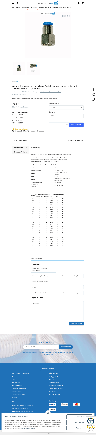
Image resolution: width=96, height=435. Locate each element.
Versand (26, 107)
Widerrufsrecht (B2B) (18, 394)
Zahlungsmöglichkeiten (56, 385)
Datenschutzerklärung (28, 428)
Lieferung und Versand (56, 388)
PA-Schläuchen (46, 161)
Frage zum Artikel (19, 152)
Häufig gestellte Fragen (56, 377)
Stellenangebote (54, 382)
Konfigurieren (79, 422)
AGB (13, 380)
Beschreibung (18, 147)
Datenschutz (16, 382)
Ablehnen (79, 428)
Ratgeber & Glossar (55, 394)
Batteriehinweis (17, 385)
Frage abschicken (76, 323)
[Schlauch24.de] (48, 3)
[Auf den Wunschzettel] (67, 16)
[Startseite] (13, 7)
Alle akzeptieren (79, 417)
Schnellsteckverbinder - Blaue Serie (50, 92)
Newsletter (52, 391)
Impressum (15, 377)
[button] (78, 2)
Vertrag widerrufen (48, 368)
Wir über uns (52, 380)
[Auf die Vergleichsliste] (63, 16)
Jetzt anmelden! (65, 347)
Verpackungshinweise (19, 388)
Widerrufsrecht (17, 391)
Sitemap (15, 397)
